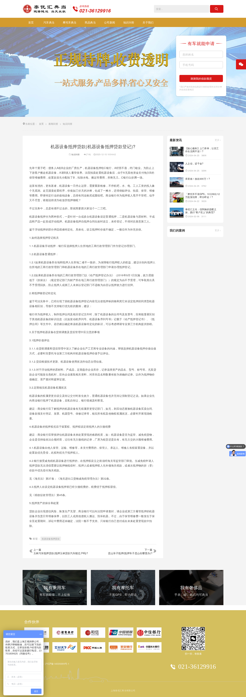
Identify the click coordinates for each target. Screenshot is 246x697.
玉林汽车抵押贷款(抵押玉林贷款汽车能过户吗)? (60, 553)
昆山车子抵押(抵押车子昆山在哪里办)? (130, 553)
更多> (218, 140)
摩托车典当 (69, 22)
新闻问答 (53, 123)
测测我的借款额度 (201, 78)
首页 (31, 22)
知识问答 (128, 22)
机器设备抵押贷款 (51, 538)
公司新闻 (109, 22)
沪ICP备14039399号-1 (57, 663)
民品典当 (90, 22)
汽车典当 (49, 22)
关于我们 (148, 22)
